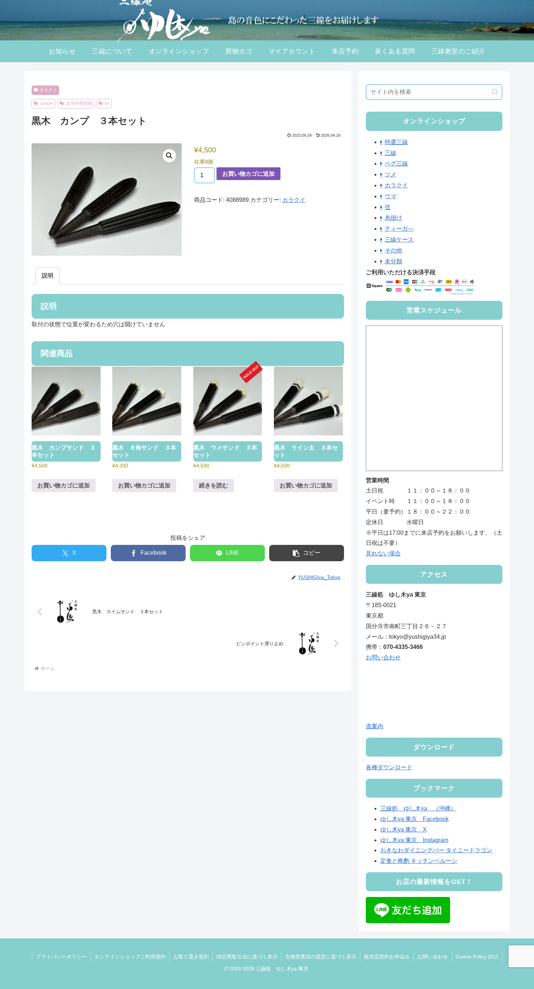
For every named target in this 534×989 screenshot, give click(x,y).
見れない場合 (383, 553)
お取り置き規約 (191, 957)
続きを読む (213, 485)
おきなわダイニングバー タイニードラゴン (436, 850)
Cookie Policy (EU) (477, 957)
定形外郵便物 (79, 103)
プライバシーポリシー (61, 957)
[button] (169, 155)
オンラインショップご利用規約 (130, 957)
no (107, 103)
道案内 (374, 726)
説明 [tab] (47, 275)
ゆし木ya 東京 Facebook (414, 819)
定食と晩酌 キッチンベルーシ (418, 861)
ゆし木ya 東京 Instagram (414, 840)
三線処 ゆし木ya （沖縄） (418, 808)
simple (46, 103)
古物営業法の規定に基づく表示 (320, 957)
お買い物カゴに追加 (248, 174)
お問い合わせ (383, 657)
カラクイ (48, 89)
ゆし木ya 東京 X (403, 829)
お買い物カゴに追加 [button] (63, 485)
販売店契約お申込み (387, 957)
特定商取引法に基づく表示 (247, 957)
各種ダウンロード (389, 767)
